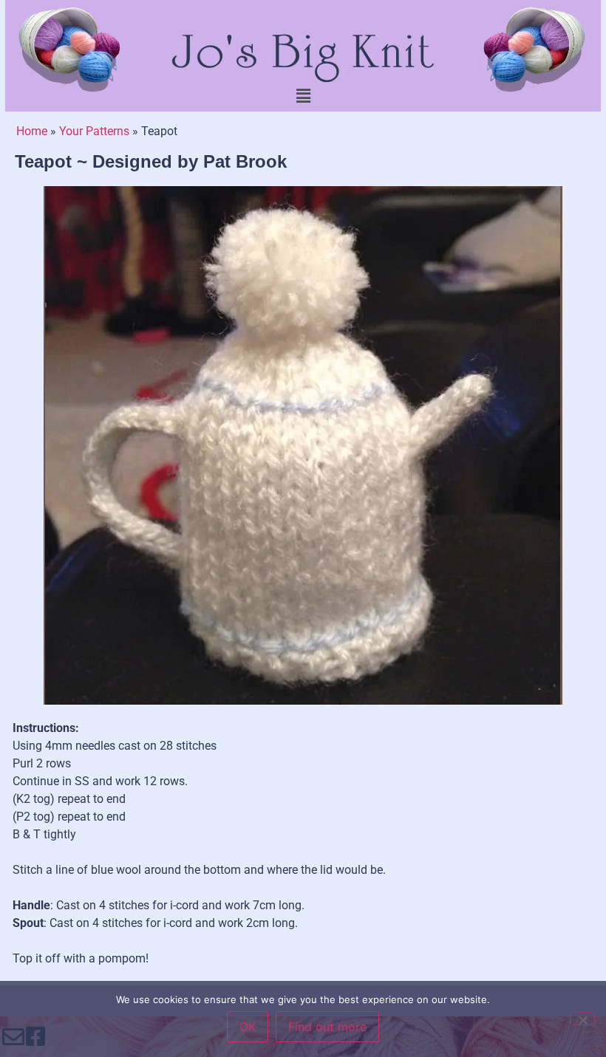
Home (31, 131)
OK (247, 1026)
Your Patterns (94, 131)
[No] (582, 1018)
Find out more (327, 1026)
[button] (303, 96)
